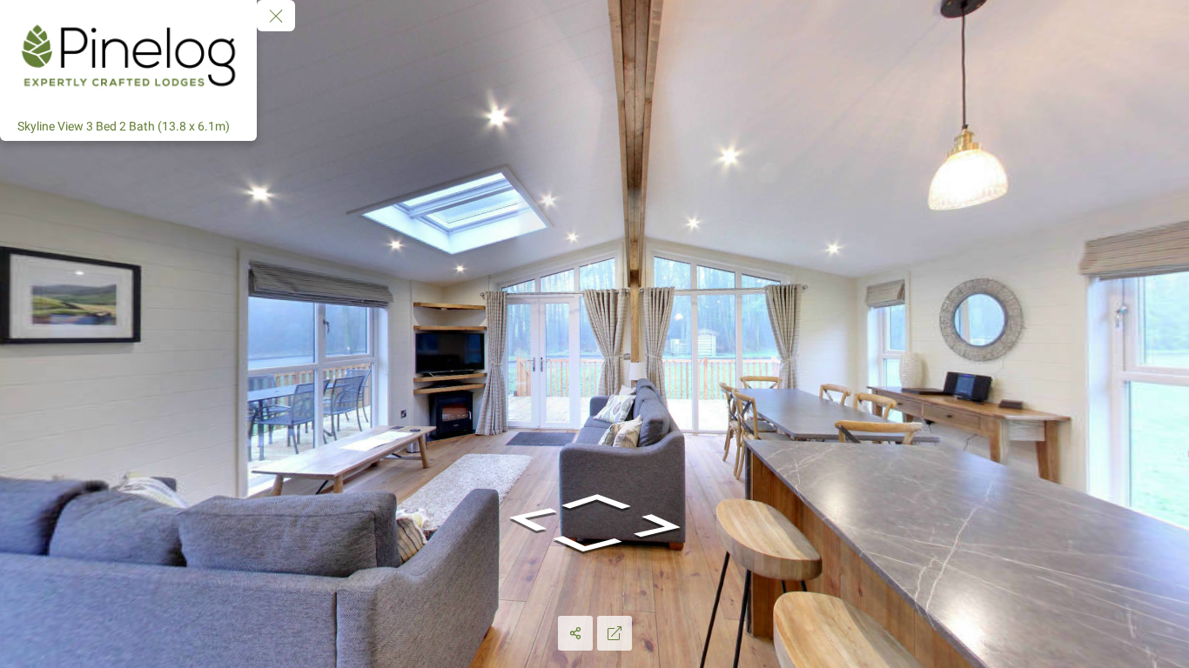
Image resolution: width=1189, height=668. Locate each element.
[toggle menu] (276, 15)
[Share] (575, 633)
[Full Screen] (614, 633)
